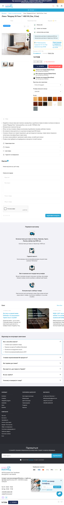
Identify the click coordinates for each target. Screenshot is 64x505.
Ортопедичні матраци (27, 396)
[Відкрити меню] (3, 6)
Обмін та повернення (7, 427)
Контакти (4, 417)
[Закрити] (61, 480)
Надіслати (57, 487)
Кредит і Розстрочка (7, 424)
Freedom (4, 398)
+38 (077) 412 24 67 (48, 400)
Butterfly (4, 407)
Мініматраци (25, 398)
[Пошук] (57, 6)
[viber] (3, 497)
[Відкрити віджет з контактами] (59, 494)
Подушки (24, 405)
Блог (3, 436)
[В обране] (27, 26)
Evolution (4, 396)
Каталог (32, 10)
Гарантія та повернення (12, 154)
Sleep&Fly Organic (6, 400)
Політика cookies (6, 433)
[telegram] (6, 497)
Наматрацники (26, 403)
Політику (31, 459)
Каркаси (24, 407)
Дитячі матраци (26, 400)
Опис (11, 20)
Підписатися (57, 455)
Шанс (3, 405)
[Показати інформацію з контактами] (53, 6)
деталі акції (49, 489)
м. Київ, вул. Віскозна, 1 (49, 396)
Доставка (8, 151)
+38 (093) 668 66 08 (48, 403)
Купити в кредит (55, 66)
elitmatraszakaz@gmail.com (50, 398)
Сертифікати (5, 420)
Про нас (4, 415)
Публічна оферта (6, 431)
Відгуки (52, 20)
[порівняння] (24, 26)
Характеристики (32, 20)
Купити (14, 502)
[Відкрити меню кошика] (61, 6)
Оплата (7, 147)
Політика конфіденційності (8, 429)
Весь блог (59, 305)
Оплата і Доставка (6, 422)
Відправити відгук (53, 215)
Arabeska (4, 403)
